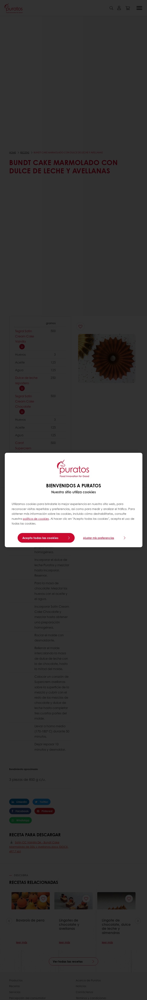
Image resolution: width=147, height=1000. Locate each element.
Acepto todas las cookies (40, 538)
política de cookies (36, 519)
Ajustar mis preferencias (98, 538)
